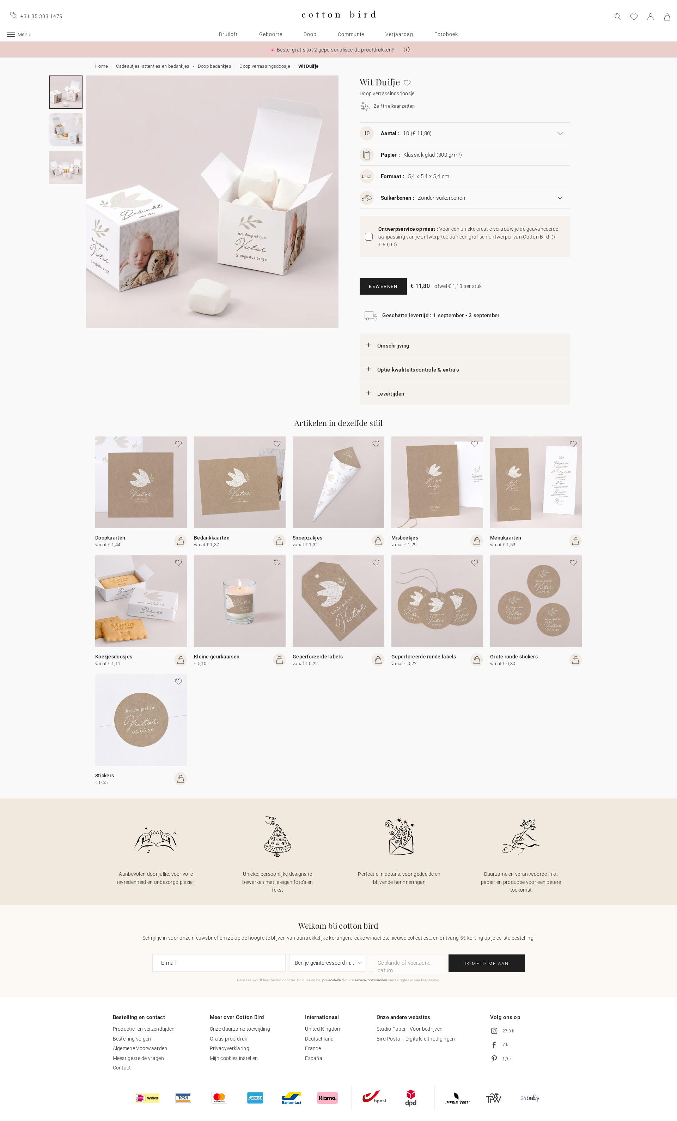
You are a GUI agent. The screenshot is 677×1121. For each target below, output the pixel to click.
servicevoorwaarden (370, 980)
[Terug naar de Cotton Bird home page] (339, 23)
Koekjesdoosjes (113, 656)
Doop (310, 34)
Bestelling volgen (132, 1039)
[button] (406, 49)
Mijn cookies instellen (234, 1058)
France (313, 1048)
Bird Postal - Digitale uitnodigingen (416, 1039)
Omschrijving (393, 346)
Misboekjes (404, 538)
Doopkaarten (110, 538)
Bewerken (383, 286)
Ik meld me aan (487, 963)
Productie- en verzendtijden (144, 1029)
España (313, 1058)
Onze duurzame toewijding (240, 1029)
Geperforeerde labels (318, 656)
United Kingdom (323, 1029)
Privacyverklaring (229, 1048)
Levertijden (390, 394)
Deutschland (319, 1039)
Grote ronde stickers (514, 656)
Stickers (104, 775)
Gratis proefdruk (229, 1039)
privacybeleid (333, 980)
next (90, 206)
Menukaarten (505, 538)
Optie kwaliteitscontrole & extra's (418, 370)
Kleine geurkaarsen (216, 656)
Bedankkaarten (212, 538)
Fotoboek (446, 34)
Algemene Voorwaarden (140, 1048)
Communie (351, 34)
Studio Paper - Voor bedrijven (410, 1029)
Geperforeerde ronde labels (423, 656)
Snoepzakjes (307, 538)
